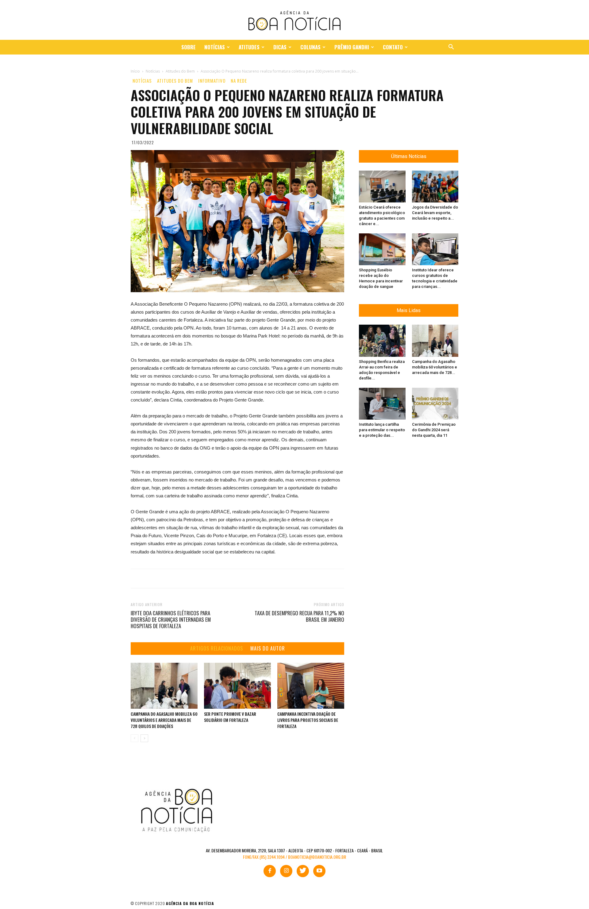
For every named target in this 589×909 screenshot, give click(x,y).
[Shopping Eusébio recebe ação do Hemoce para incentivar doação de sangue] (382, 249)
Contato (393, 47)
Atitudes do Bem (175, 80)
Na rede (239, 80)
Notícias (214, 47)
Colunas (310, 47)
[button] (451, 48)
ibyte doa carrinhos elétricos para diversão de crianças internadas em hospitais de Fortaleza (171, 619)
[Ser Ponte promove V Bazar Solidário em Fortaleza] (237, 686)
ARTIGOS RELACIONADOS (216, 648)
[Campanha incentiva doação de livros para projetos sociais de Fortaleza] (310, 686)
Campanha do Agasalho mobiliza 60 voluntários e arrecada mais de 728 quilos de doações (164, 720)
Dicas (280, 47)
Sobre (188, 47)
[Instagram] (286, 871)
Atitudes (249, 47)
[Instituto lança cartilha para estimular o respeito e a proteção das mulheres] (382, 404)
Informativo (211, 80)
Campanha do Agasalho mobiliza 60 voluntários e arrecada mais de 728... (434, 367)
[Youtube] (319, 871)
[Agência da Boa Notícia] (294, 20)
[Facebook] (270, 871)
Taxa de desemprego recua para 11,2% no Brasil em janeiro (299, 616)
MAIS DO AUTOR (267, 648)
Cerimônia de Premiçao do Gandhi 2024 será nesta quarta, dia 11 (434, 430)
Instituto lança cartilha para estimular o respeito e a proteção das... (382, 430)
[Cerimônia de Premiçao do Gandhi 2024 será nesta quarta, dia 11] (435, 404)
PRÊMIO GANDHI (351, 47)
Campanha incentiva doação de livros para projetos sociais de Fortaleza (307, 720)
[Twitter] (303, 871)
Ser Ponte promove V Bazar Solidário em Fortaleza (230, 717)
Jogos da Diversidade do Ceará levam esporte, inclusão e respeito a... (435, 213)
